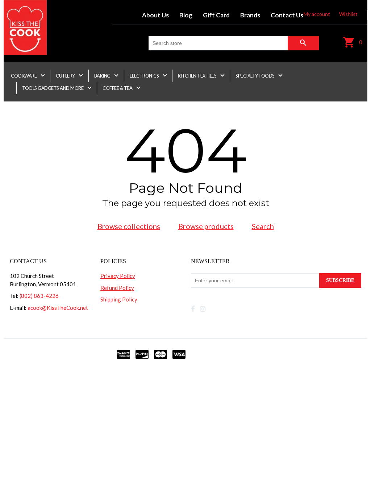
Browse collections (128, 226)
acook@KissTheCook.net (58, 307)
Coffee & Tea (118, 88)
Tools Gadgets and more (53, 88)
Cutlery (66, 76)
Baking (103, 76)
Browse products (206, 226)
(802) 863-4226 (39, 295)
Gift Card (216, 15)
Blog (185, 15)
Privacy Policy (117, 276)
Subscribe (340, 280)
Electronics (145, 76)
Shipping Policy (118, 299)
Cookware (24, 76)
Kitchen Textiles (197, 76)
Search (263, 226)
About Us (155, 15)
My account (317, 14)
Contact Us (287, 15)
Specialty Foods (255, 76)
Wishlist (348, 14)
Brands (250, 15)
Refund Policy (117, 287)
